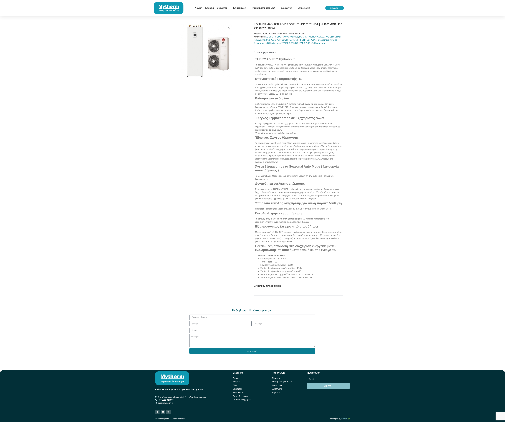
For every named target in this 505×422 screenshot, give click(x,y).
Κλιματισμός (320, 43)
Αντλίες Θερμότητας (320, 40)
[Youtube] (163, 412)
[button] (228, 28)
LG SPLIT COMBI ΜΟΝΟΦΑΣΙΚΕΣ (281, 37)
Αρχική (198, 8)
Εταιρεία (209, 8)
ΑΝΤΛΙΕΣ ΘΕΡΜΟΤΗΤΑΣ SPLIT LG (296, 43)
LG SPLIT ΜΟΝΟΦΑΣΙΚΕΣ (312, 37)
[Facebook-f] (157, 412)
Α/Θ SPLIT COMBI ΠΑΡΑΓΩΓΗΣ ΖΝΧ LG (290, 40)
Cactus (344, 419)
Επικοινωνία (303, 8)
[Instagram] (168, 412)
